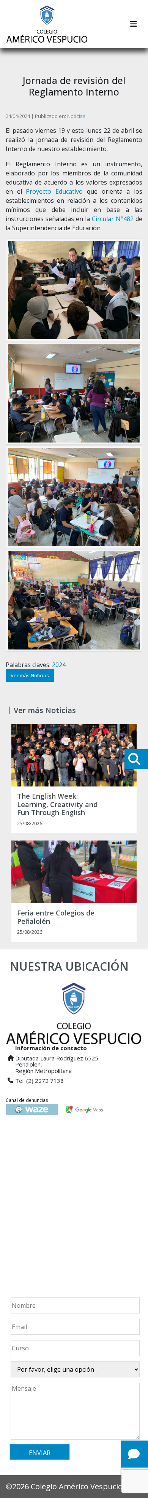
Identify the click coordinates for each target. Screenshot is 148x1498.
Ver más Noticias (30, 675)
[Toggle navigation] (133, 24)
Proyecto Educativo (54, 191)
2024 (59, 665)
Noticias (76, 116)
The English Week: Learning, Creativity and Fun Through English (57, 804)
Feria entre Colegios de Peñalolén (55, 917)
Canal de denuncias (27, 1100)
